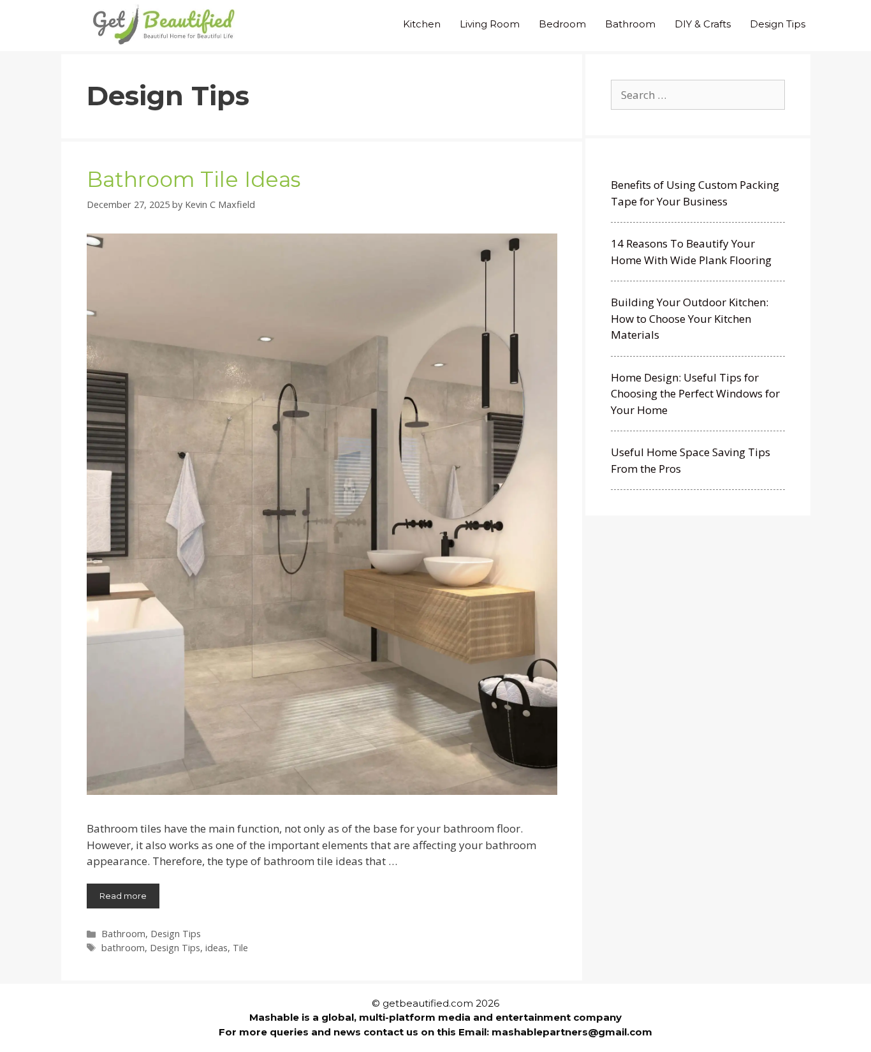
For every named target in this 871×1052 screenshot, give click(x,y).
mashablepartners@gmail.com (572, 1032)
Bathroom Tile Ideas (193, 179)
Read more (123, 896)
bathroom (123, 948)
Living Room (490, 24)
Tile (240, 948)
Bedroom (562, 24)
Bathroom (630, 24)
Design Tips (777, 24)
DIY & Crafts (703, 24)
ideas (216, 948)
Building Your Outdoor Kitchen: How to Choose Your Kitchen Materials (689, 318)
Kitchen (422, 24)
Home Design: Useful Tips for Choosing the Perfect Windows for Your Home (695, 393)
